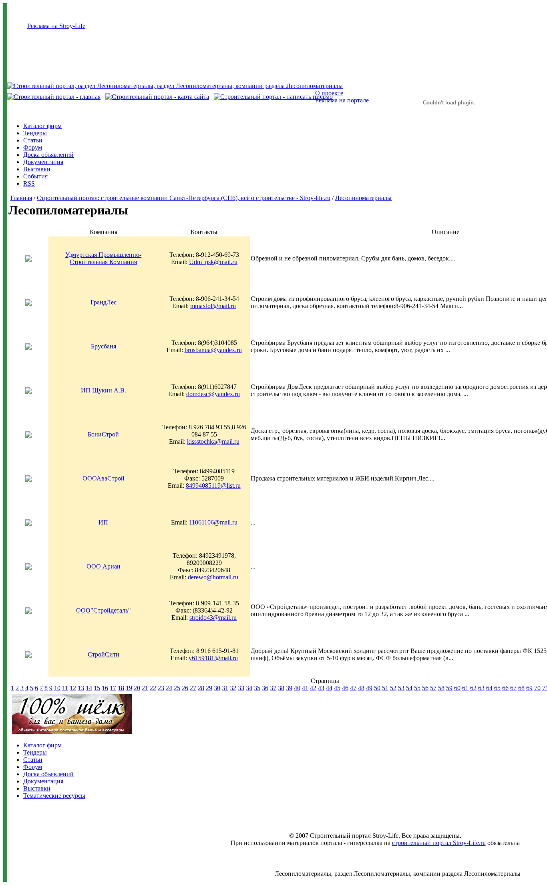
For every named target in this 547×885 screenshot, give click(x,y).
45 (337, 688)
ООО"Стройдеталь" (103, 610)
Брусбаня (103, 346)
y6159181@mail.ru (213, 658)
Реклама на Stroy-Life (56, 25)
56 (425, 688)
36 (265, 688)
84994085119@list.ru (213, 485)
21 (145, 688)
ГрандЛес (103, 302)
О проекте (329, 93)
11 (65, 688)
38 (281, 688)
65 (497, 688)
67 (513, 688)
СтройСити (103, 654)
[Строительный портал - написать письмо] (273, 96)
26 (185, 688)
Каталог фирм (42, 125)
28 (201, 688)
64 (489, 688)
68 (521, 688)
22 (153, 688)
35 (257, 688)
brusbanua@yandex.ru (213, 349)
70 (537, 688)
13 (81, 688)
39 (289, 688)
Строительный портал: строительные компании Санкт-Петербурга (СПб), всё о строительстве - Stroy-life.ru (183, 197)
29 (209, 688)
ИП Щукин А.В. (103, 390)
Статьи (32, 140)
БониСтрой (103, 434)
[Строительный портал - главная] (54, 96)
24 (169, 688)
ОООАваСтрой (103, 478)
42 (313, 688)
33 (241, 688)
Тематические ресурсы (54, 795)
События (35, 176)
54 (409, 688)
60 (457, 688)
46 (345, 688)
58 (441, 688)
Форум (32, 147)
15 (97, 688)
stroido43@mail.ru (213, 617)
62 (473, 688)
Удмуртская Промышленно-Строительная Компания (103, 258)
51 (385, 688)
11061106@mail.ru (213, 522)
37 (273, 688)
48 (361, 688)
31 (225, 688)
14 (89, 688)
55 (417, 688)
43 (321, 688)
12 (73, 688)
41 (305, 688)
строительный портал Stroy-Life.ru (439, 842)
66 (505, 688)
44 (329, 688)
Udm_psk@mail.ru (213, 261)
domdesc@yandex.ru (213, 393)
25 (177, 688)
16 (105, 688)
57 (433, 688)
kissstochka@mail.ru (213, 441)
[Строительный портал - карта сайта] (157, 96)
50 (377, 688)
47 (353, 688)
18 (121, 688)
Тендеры (35, 133)
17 (113, 688)
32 (233, 688)
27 (193, 688)
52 (393, 688)
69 (529, 688)
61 (465, 688)
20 (137, 688)
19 (129, 688)
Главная (21, 197)
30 (217, 688)
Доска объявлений (48, 154)
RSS (29, 183)
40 (297, 688)
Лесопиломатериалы (363, 197)
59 (449, 688)
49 (369, 688)
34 (249, 688)
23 (161, 688)
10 (57, 688)
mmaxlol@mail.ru (213, 305)
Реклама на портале (342, 100)
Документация (43, 161)
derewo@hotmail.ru (213, 577)
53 (401, 688)
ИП (103, 522)
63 (481, 688)
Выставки (36, 169)
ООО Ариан (103, 566)
